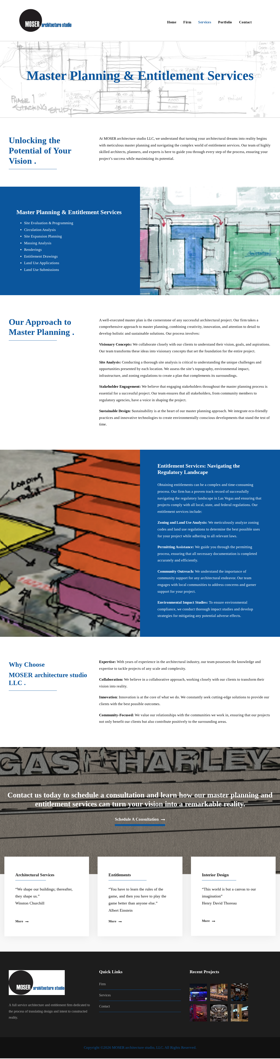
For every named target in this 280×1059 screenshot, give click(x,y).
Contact (245, 22)
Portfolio (225, 22)
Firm (187, 22)
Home (171, 22)
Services (204, 22)
